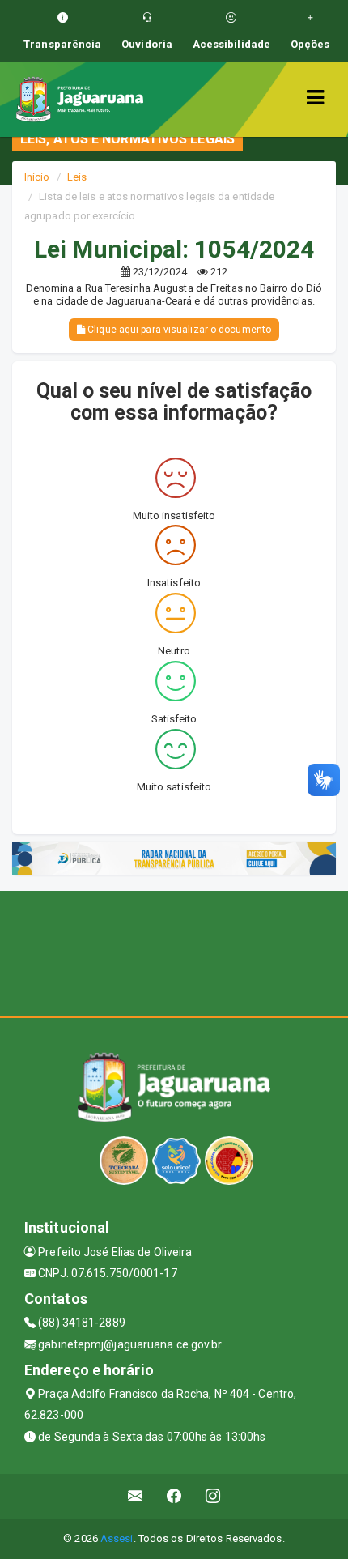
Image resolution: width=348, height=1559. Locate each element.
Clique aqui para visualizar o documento (178, 329)
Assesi (117, 1538)
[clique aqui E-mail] (135, 1496)
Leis (77, 177)
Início (37, 177)
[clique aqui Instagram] (213, 1496)
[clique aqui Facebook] (174, 1496)
